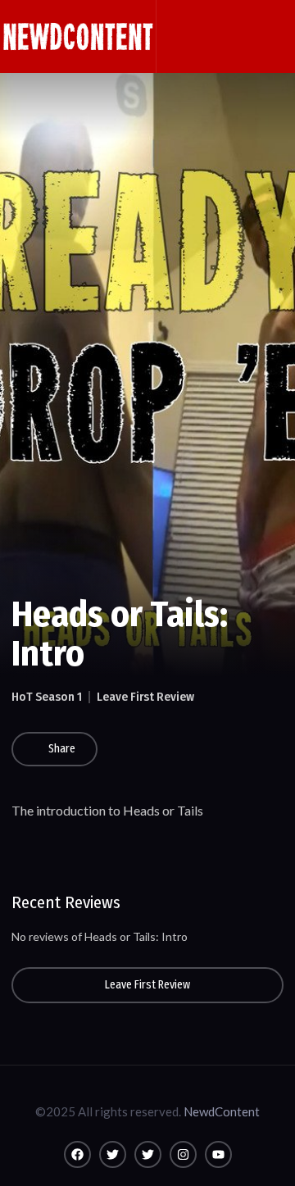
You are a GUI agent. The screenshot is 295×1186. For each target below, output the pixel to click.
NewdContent (222, 1111)
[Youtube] (218, 1154)
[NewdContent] (78, 36)
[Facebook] (77, 1154)
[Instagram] (183, 1154)
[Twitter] (112, 1154)
